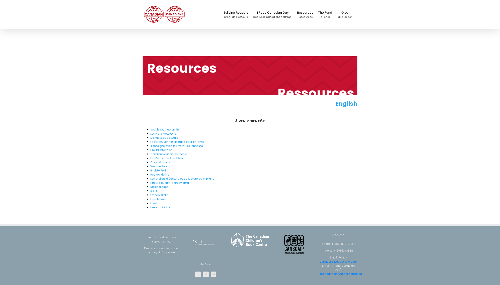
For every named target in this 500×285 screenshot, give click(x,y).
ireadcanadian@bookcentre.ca (341, 274)
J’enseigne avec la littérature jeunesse (176, 146)
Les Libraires (158, 199)
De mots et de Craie (164, 138)
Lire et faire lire (160, 207)
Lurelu (154, 203)
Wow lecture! (159, 166)
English (346, 103)
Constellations (160, 162)
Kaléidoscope (159, 187)
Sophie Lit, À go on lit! (164, 129)
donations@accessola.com (338, 262)
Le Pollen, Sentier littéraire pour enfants (177, 142)
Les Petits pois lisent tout (167, 158)
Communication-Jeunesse (169, 154)
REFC (153, 191)
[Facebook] (198, 274)
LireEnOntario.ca (161, 150)
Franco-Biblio (159, 195)
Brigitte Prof (158, 170)
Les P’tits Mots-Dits (163, 134)
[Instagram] (213, 274)
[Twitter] (206, 274)
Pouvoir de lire (159, 175)
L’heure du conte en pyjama (169, 183)
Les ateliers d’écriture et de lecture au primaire (182, 179)
